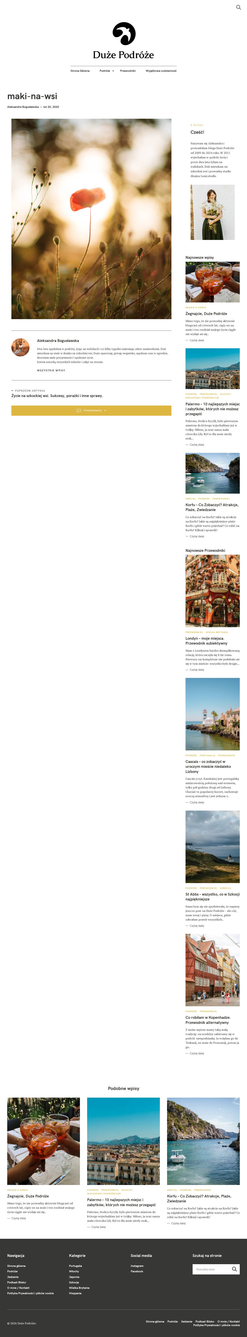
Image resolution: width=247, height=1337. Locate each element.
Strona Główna (80, 70)
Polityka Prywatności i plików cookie (30, 1293)
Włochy (225, 394)
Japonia (74, 1277)
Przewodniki (128, 70)
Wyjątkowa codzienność (161, 70)
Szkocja (225, 888)
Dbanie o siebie (196, 307)
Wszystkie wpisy (51, 370)
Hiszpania (75, 1293)
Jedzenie (12, 1277)
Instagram (137, 1266)
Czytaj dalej (197, 340)
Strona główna (16, 1266)
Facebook (137, 1271)
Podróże (105, 70)
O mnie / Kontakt (18, 1288)
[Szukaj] (238, 7)
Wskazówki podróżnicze (202, 397)
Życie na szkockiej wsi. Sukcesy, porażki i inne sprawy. (57, 395)
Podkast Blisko (16, 1282)
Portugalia (207, 755)
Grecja (190, 498)
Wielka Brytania (217, 632)
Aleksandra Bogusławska (23, 107)
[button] (123, 40)
